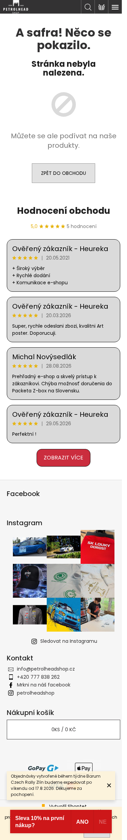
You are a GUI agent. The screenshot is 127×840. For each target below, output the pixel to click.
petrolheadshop (36, 693)
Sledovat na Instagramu (68, 641)
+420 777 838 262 (38, 677)
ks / (63, 729)
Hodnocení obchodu (63, 211)
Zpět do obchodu (63, 173)
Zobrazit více (63, 458)
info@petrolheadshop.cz (46, 668)
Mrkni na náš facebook (43, 684)
